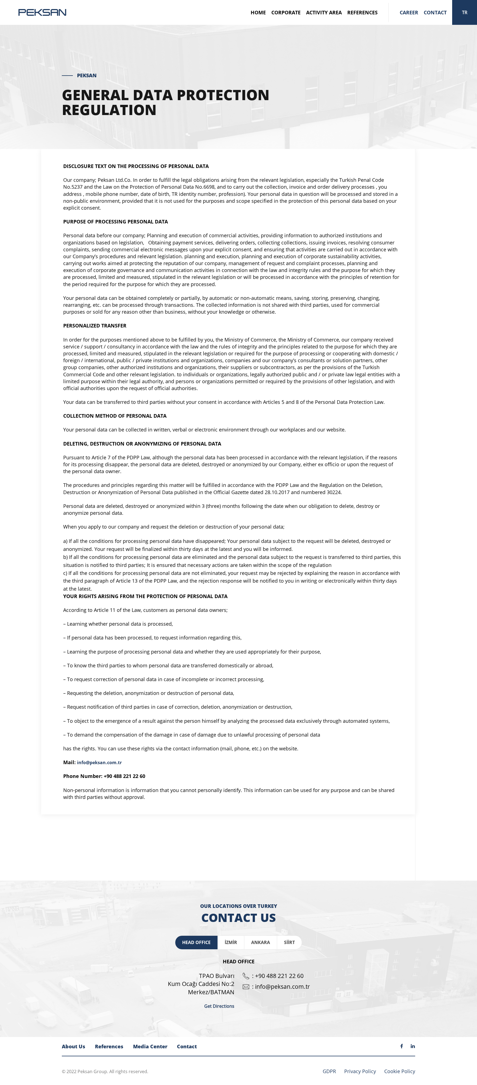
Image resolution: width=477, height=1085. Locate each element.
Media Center (150, 1046)
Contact (435, 12)
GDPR (329, 1071)
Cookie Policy (399, 1071)
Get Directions (219, 1006)
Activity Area (324, 12)
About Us (73, 1046)
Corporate (286, 12)
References (362, 12)
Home (258, 12)
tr (464, 12)
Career (409, 12)
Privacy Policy (360, 1071)
